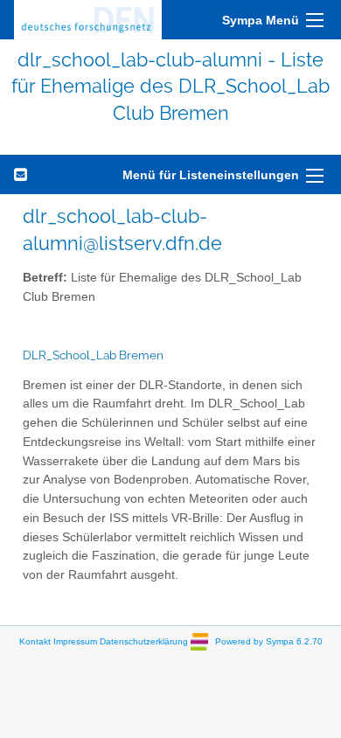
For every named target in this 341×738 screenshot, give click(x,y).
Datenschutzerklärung (144, 640)
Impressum (75, 640)
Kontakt (35, 640)
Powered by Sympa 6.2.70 (269, 640)
